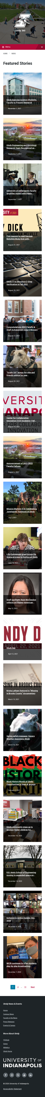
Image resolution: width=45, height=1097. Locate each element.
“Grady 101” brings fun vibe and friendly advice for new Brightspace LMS (21, 374)
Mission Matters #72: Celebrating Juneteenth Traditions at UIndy (22, 510)
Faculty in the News (10, 1018)
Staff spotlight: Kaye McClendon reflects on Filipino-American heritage (21, 601)
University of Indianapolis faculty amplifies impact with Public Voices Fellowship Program (21, 192)
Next (33, 987)
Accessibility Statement (12, 1089)
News (14, 53)
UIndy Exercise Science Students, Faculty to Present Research (22, 101)
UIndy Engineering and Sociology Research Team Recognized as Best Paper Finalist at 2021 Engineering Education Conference (22, 146)
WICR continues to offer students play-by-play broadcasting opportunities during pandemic (21, 965)
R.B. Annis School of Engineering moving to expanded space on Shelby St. (21, 874)
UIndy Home (7, 1051)
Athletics (6, 1048)
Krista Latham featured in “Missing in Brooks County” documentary (22, 692)
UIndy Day (11, 648)
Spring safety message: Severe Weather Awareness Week (21, 737)
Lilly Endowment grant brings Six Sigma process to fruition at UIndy (22, 555)
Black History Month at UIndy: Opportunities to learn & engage (21, 783)
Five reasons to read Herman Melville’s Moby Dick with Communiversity (20, 237)
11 (25, 987)
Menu (7, 47)
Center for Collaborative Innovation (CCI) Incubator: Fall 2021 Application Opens (21, 419)
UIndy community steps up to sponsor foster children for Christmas (20, 828)
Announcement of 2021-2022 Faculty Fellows (20, 464)
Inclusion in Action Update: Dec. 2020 (21, 919)
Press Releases (8, 1022)
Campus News (8, 1014)
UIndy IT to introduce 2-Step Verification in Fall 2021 (19, 283)
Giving (5, 1044)
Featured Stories (17, 63)
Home (5, 53)
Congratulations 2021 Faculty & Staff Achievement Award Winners (22, 328)
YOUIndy (6, 1040)
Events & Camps (9, 1025)
